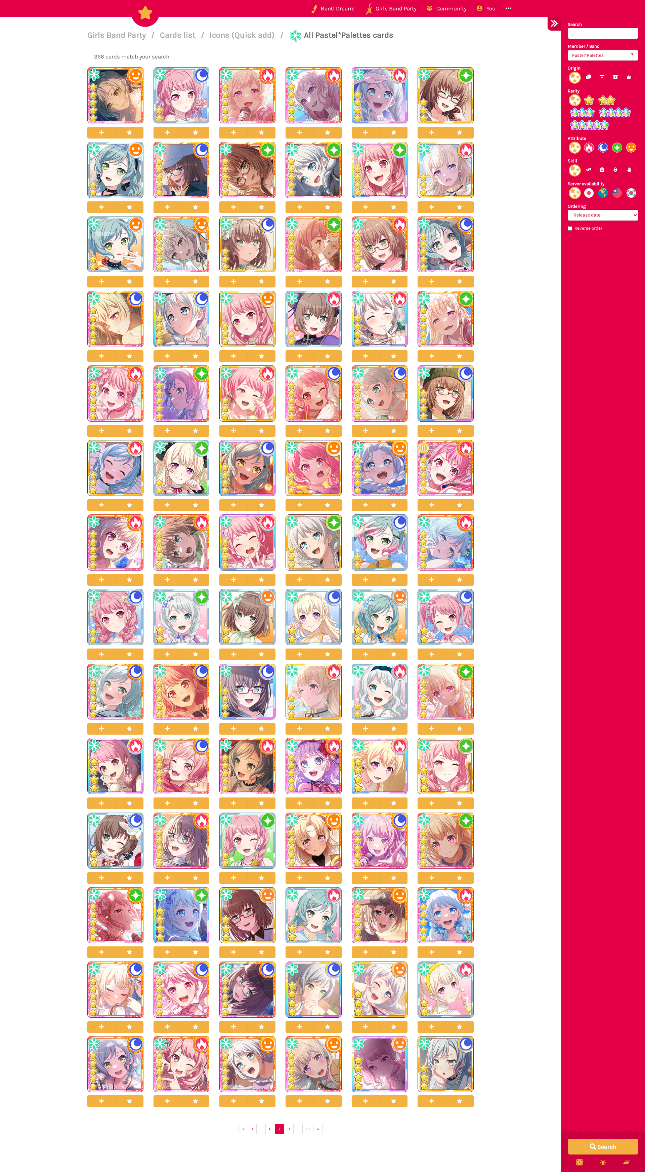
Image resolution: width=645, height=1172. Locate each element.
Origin (574, 68)
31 (308, 1129)
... (261, 1129)
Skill (572, 160)
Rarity (573, 90)
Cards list (179, 35)
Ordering (577, 206)
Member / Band (584, 46)
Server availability (586, 183)
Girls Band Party (117, 35)
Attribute (577, 138)
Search (575, 24)
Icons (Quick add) (243, 35)
